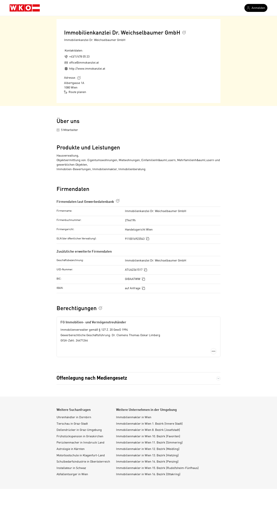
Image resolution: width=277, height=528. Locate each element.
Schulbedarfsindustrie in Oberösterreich (83, 461)
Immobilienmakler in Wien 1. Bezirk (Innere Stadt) (149, 423)
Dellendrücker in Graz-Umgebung (79, 430)
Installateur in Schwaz (71, 468)
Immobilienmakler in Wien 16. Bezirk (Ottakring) (148, 474)
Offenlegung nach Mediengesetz (92, 378)
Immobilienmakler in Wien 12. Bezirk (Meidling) (147, 449)
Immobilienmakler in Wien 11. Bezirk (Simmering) (149, 442)
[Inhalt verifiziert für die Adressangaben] (79, 78)
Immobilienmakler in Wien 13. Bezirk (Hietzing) (147, 455)
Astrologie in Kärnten (71, 449)
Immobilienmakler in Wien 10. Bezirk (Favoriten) (148, 436)
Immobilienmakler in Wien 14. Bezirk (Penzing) (147, 461)
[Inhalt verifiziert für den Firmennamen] (184, 32)
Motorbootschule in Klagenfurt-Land (81, 455)
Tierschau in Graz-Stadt (72, 423)
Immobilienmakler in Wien (133, 417)
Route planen (77, 92)
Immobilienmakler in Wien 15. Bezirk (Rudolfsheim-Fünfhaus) (157, 468)
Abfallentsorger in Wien (72, 474)
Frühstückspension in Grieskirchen (80, 436)
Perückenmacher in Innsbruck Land (80, 442)
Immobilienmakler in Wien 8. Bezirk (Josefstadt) (148, 430)
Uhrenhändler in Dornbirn (74, 417)
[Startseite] (25, 8)
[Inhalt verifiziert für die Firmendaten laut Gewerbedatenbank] (118, 201)
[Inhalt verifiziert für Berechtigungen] (100, 308)
